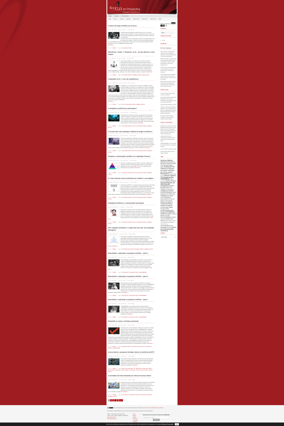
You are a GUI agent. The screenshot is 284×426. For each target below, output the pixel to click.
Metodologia (136, 19)
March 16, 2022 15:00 (112, 379)
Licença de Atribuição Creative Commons (155, 407)
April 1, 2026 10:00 (112, 58)
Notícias (122, 19)
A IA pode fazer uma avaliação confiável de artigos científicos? (130, 131)
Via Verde (169, 227)
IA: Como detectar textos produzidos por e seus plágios (130, 178)
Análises (128, 19)
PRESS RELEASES (125, 16)
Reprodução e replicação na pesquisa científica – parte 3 (128, 253)
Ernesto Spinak (131, 29)
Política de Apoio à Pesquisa (142, 370)
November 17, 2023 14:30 (113, 182)
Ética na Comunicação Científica (129, 104)
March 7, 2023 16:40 (112, 325)
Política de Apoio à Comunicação (128, 370)
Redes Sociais (165, 215)
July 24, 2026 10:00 (112, 29)
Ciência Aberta (125, 272)
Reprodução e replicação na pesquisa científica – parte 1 (128, 299)
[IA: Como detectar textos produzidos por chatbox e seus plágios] (113, 190)
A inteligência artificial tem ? (122, 108)
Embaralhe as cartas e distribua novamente (123, 321)
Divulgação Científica (139, 249)
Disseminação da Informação (128, 249)
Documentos (135, 420)
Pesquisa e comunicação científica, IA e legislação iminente (129, 156)
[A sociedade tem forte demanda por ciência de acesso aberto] (113, 388)
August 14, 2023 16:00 (113, 234)
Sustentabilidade (165, 225)
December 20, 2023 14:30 (113, 112)
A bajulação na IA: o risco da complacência (123, 79)
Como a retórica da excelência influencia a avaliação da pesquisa (168, 145)
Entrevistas (145, 19)
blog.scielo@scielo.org (111, 418)
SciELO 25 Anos (168, 220)
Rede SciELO (172, 214)
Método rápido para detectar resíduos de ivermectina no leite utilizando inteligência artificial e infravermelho (168, 83)
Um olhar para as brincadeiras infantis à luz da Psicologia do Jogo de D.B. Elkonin (168, 69)
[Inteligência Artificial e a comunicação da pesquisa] (113, 215)
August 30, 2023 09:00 (113, 207)
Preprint (130, 48)
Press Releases (166, 48)
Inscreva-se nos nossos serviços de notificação (156, 414)
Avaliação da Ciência (126, 346)
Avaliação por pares (167, 169)
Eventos (163, 187)
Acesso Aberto (125, 48)
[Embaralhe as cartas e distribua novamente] (113, 333)
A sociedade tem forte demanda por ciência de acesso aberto (129, 375)
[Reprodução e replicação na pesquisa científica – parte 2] (113, 289)
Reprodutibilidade (143, 272)
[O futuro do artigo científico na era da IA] (113, 38)
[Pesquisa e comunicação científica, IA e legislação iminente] (113, 168)
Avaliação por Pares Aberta (167, 171)
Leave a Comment (122, 29)
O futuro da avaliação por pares (167, 194)
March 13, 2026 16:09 (112, 83)
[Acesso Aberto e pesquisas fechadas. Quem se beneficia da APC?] (113, 364)
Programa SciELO (145, 74)
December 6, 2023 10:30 (113, 135)
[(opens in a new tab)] (113, 66)
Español (138, 12)
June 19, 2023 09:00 (112, 257)
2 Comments (122, 207)
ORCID (162, 197)
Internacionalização (166, 192)
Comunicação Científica (127, 74)
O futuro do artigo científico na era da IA (122, 26)
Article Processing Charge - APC (128, 368)
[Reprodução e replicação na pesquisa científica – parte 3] (113, 265)
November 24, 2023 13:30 (113, 160)
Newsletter (153, 19)
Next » (120, 400)
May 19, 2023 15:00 (112, 303)
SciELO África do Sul (164, 224)
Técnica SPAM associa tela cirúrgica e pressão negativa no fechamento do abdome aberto (168, 76)
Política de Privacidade (167, 424)
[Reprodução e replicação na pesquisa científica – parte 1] (113, 312)
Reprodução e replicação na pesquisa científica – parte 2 (128, 276)
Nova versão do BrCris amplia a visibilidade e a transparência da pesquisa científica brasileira (167, 117)
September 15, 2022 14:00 (113, 356)
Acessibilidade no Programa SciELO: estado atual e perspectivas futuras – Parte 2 (167, 139)
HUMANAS (117, 16)
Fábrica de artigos (172, 149)
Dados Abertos (171, 181)
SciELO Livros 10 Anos (168, 222)
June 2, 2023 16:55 (112, 280)
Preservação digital (166, 207)
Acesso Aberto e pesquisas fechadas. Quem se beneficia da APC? (131, 352)
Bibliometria (138, 368)
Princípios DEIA (164, 208)
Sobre (159, 19)
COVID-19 (115, 19)
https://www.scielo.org (111, 417)
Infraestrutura (170, 189)
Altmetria (169, 163)
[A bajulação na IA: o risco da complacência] (113, 91)
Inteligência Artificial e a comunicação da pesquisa (126, 203)
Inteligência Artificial (136, 74)
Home (109, 19)
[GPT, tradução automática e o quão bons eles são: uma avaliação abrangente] (113, 242)
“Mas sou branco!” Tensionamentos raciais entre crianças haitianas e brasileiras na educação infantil (167, 53)
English (132, 12)
